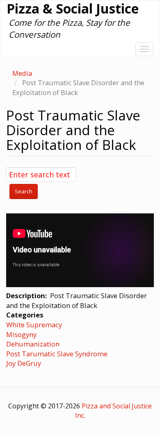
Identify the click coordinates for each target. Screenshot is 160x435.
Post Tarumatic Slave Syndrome (56, 353)
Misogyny (21, 334)
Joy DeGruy (23, 363)
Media (22, 73)
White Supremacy (34, 324)
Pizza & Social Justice (73, 8)
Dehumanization (32, 344)
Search (23, 191)
